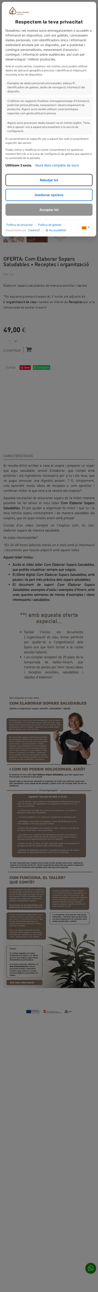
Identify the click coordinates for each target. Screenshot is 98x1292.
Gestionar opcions (49, 195)
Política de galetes (50, 224)
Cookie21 (34, 230)
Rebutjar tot (49, 180)
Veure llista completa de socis (57, 165)
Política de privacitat (19, 224)
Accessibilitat (57, 230)
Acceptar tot (49, 210)
